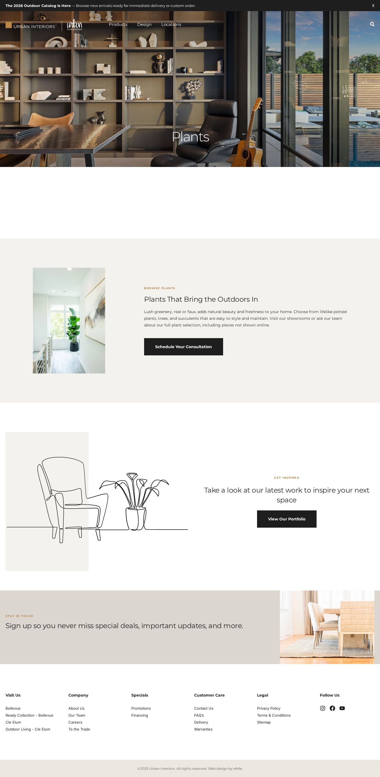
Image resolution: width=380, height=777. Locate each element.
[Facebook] (332, 708)
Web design (218, 768)
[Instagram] (322, 708)
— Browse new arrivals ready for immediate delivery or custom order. (101, 5)
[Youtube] (342, 708)
